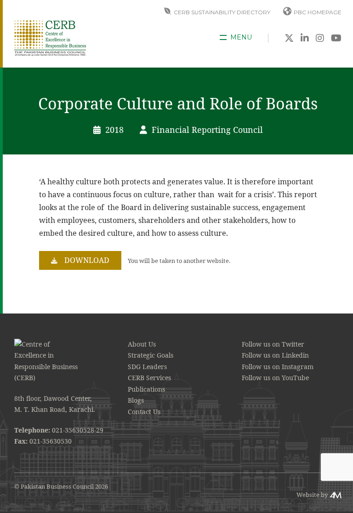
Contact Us (144, 411)
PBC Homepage (318, 12)
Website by (312, 494)
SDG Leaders (147, 366)
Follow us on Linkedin (275, 355)
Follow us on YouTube (275, 377)
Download (86, 260)
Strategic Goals (150, 355)
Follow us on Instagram (277, 366)
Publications (146, 389)
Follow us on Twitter (273, 344)
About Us (142, 344)
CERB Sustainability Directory (222, 12)
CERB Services (149, 377)
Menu (241, 37)
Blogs (136, 400)
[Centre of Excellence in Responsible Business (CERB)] (50, 37)
